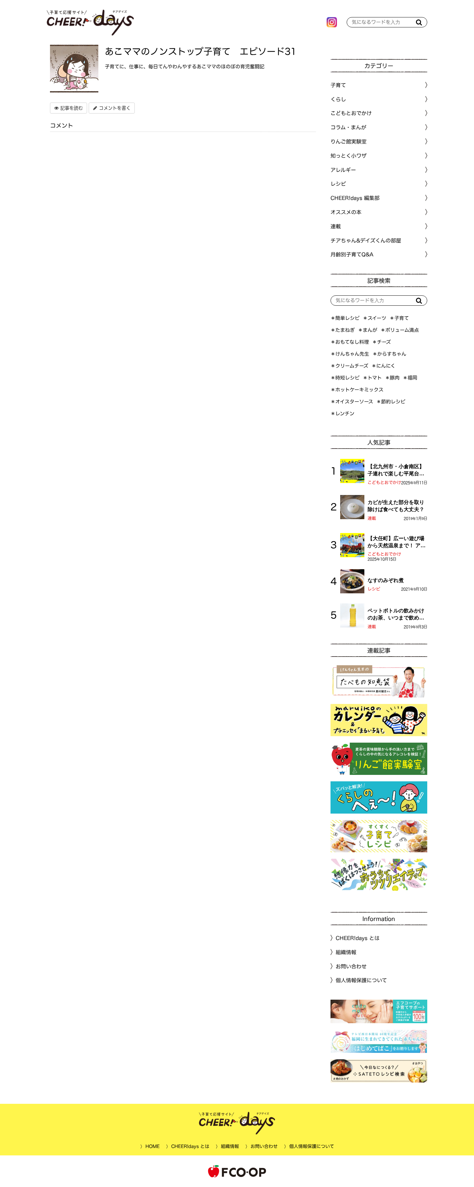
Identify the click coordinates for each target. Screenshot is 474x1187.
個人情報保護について (361, 980)
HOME (152, 1146)
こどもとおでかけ (384, 482)
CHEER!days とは (358, 938)
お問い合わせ (351, 966)
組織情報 (346, 952)
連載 (336, 226)
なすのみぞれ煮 (386, 580)
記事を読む (71, 108)
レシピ (374, 589)
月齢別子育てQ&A (352, 254)
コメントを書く (114, 108)
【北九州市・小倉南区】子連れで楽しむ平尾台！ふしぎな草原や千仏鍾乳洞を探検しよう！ (396, 471)
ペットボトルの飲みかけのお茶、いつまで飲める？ (396, 615)
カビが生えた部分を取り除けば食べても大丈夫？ (396, 506)
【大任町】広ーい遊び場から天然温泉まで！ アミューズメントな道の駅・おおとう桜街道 (397, 542)
